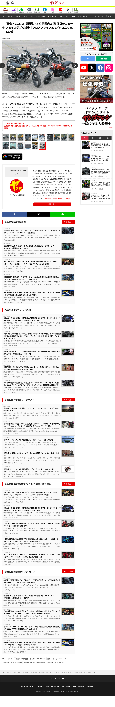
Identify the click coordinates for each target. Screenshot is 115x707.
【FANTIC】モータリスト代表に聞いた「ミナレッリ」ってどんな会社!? (28, 440)
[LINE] (62, 214)
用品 (73, 16)
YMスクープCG (28, 16)
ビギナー (111, 16)
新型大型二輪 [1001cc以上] (12, 662)
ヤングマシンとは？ (27, 686)
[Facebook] (14, 214)
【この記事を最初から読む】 (38, 125)
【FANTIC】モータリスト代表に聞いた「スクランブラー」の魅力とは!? (28, 469)
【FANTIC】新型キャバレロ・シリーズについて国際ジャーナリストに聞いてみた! (31, 454)
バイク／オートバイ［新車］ (21, 672)
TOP (3, 16)
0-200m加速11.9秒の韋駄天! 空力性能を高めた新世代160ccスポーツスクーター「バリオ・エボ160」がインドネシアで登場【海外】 (31, 540)
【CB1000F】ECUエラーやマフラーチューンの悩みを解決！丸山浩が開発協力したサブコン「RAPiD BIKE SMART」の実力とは (31, 278)
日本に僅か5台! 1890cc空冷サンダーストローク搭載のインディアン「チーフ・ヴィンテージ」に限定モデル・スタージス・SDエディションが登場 (31, 262)
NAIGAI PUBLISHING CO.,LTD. (55, 691)
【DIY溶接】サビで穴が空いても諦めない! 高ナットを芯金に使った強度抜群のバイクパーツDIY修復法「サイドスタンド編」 (31, 368)
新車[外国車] (52, 16)
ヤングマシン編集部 (97, 150)
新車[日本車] (40, 16)
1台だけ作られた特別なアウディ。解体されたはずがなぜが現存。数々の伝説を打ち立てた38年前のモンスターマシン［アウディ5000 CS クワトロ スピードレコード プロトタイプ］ (32, 335)
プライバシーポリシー (69, 686)
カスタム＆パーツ (84, 16)
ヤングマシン (40, 659)
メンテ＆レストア (99, 16)
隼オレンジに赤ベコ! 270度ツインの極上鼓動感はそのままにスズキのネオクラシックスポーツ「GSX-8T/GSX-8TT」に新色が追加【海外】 (32, 555)
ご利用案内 (40, 686)
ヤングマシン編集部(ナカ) (99, 176)
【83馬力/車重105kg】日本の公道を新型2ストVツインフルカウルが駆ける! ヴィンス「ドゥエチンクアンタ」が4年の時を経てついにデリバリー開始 (31, 425)
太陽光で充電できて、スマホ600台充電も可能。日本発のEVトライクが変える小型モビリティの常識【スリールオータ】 (31, 352)
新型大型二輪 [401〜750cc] (57, 662)
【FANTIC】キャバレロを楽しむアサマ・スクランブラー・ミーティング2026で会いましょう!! (31, 409)
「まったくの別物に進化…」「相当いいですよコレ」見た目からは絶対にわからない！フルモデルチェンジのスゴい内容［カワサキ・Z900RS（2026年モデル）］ (100, 184)
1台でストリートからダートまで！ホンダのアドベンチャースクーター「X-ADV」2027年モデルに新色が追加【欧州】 (32, 524)
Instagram (68, 198)
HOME (7, 672)
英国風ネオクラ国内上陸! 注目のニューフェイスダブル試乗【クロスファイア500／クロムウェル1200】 (64, 672)
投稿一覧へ (51, 204)
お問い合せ (90, 686)
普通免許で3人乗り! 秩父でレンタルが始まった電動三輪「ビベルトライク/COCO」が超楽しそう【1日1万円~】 (28, 247)
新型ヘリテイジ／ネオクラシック (35, 662)
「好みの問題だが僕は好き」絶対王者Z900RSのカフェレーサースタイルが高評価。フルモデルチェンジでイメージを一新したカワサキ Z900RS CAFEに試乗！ (31, 383)
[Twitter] (38, 214)
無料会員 (104, 58)
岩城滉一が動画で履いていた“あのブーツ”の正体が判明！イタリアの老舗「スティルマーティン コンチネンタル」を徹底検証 (31, 231)
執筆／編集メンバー (52, 686)
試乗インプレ (64, 16)
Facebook (58, 198)
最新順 (10, 16)
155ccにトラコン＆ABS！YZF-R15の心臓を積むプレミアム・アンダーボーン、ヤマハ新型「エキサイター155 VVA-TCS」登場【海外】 (32, 319)
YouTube (48, 198)
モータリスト (9, 659)
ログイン (88, 58)
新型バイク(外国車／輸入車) (25, 659)
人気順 (18, 16)
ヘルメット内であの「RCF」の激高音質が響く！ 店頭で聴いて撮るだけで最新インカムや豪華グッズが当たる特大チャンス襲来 (31, 293)
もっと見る (68, 221)
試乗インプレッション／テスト (57, 659)
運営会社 (81, 686)
